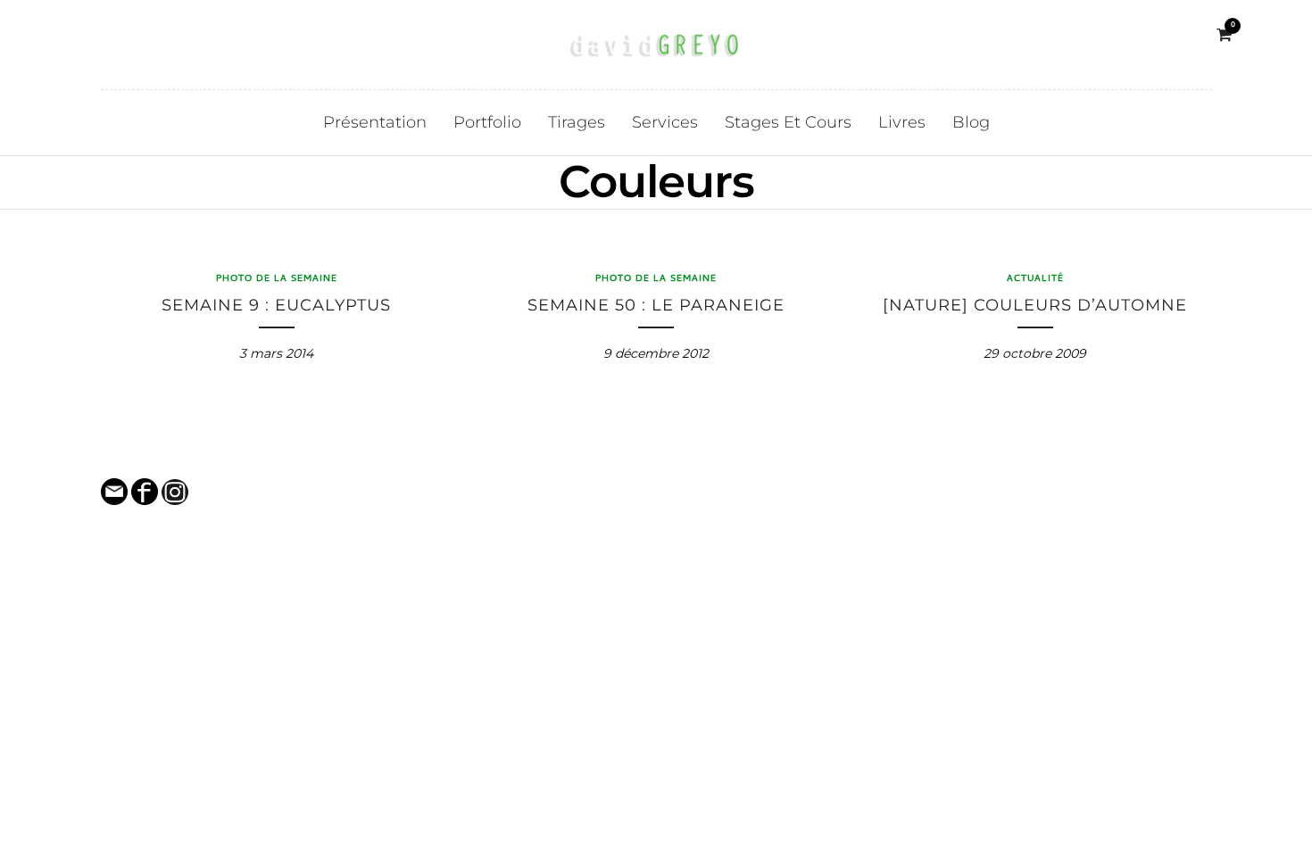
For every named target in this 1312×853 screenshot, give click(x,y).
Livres (902, 122)
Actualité (1035, 279)
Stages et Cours (788, 122)
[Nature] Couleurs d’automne (1035, 305)
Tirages (576, 122)
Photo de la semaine (276, 279)
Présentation (375, 122)
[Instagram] (113, 35)
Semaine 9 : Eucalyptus (276, 305)
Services (665, 122)
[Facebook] (87, 35)
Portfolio (487, 122)
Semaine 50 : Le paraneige (656, 305)
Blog (971, 122)
